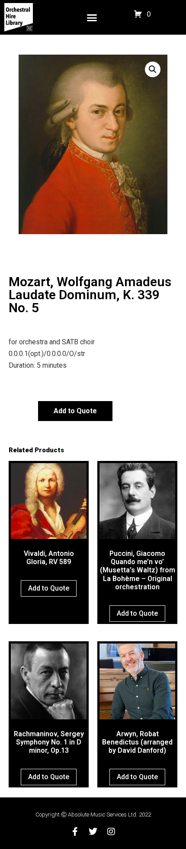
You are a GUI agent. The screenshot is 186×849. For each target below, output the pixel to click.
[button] (92, 17)
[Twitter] (93, 831)
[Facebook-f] (75, 831)
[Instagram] (111, 831)
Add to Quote (75, 411)
